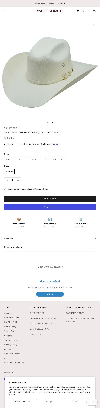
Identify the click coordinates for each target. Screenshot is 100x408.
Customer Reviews (12, 354)
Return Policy (10, 326)
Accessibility (10, 349)
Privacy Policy (10, 345)
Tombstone (10, 128)
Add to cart (50, 199)
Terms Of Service (12, 340)
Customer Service (38, 307)
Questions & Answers (50, 266)
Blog (6, 358)
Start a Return (10, 331)
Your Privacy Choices (14, 363)
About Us (8, 313)
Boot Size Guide (11, 317)
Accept (49, 401)
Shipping (8, 336)
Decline (76, 401)
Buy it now (50, 207)
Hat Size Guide (11, 322)
